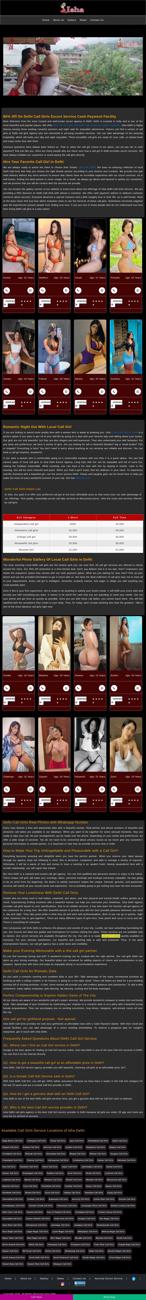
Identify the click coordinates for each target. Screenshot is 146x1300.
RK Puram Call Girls (32, 1251)
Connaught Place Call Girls (94, 1206)
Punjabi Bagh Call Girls (129, 1244)
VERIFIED (10, 301)
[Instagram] (63, 1283)
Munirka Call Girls (104, 1238)
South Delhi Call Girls (39, 1257)
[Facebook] (134, 1277)
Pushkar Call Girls (73, 1186)
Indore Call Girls (49, 1167)
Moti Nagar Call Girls (61, 1238)
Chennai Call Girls (35, 1160)
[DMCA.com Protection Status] (80, 1283)
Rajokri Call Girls (10, 1251)
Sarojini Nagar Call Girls (119, 1251)
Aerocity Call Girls (80, 1199)
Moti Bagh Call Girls (36, 1238)
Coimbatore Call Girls (83, 1160)
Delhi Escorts (83, 478)
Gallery (72, 20)
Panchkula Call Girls (51, 1186)
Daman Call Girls (105, 1160)
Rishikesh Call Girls (12, 1193)
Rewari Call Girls (113, 1186)
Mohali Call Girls (74, 1180)
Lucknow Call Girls (114, 1173)
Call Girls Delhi (86, 167)
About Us (58, 20)
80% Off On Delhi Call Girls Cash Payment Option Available (86, 125)
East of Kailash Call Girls (59, 1212)
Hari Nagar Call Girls (109, 1219)
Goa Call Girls (9, 1167)
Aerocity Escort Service (109, 1278)
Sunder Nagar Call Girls (94, 1257)
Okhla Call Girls (36, 1244)
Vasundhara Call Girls (13, 1199)
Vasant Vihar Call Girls (38, 1264)
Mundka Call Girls (83, 1238)
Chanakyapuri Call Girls (14, 1206)
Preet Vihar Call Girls (104, 1244)
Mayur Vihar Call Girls (13, 1238)
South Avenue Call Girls (14, 1257)
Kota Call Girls (75, 1173)
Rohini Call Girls (53, 1251)
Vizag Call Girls (114, 1193)
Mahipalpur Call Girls (88, 1231)
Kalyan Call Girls (114, 1167)
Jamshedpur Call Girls (91, 1167)
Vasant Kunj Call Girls (13, 1264)
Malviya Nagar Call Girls (113, 1231)
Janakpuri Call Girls (83, 1225)
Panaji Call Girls (57, 1141)
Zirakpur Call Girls (35, 1199)
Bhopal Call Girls (78, 1154)
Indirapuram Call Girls (58, 1160)
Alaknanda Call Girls (58, 1199)
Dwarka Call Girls (35, 1212)
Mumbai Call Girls (94, 1180)
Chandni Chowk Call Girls (41, 1206)
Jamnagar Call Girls (60, 1225)
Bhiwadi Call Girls (33, 1154)
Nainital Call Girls (11, 1186)
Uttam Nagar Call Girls (120, 1257)
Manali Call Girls (32, 1180)
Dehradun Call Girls (127, 1160)
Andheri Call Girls (74, 1147)
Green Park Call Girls (64, 1219)
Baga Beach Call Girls (13, 1141)
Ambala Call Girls (31, 1147)
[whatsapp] (30, 290)
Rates (83, 20)
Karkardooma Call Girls (108, 1225)
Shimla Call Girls (33, 1193)
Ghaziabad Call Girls (55, 1154)
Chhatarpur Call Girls (67, 1206)
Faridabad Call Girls (12, 1154)
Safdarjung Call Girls (75, 1251)
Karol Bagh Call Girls (12, 1231)
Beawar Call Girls (118, 1147)
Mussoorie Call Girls (116, 1180)
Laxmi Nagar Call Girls (62, 1231)
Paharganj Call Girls (57, 1244)
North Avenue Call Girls (14, 1244)
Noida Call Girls (93, 1173)
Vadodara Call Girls (94, 1193)
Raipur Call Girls (93, 1186)
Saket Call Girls (96, 1251)
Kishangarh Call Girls (33, 1173)
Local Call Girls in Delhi (124, 432)
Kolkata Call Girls (55, 1173)
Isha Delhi (50, 1294)
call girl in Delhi (111, 936)
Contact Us (97, 20)
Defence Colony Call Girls (123, 1206)
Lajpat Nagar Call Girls (37, 1231)
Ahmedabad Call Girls (98, 1141)
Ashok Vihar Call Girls (104, 1199)
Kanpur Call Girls (10, 1173)
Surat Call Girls (52, 1193)
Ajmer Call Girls (119, 1141)
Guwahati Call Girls (29, 1167)
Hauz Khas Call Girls (12, 1225)
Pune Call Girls (30, 1186)
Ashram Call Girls (127, 1199)
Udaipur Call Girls (72, 1193)
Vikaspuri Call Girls (62, 1264)
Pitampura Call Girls (80, 1244)
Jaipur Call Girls (69, 1167)
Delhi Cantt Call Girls (12, 1212)
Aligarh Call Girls (11, 1147)
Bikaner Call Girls (98, 1154)
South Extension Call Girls (65, 1257)
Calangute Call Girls (36, 1141)
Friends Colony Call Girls (110, 1212)
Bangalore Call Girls (95, 1147)
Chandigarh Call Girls (13, 1160)
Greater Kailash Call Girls (38, 1219)
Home (45, 20)
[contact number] (6, 290)
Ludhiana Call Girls (11, 1180)
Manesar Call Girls (53, 1180)
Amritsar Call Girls (52, 1147)
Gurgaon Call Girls (119, 1154)
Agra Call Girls (77, 1141)
